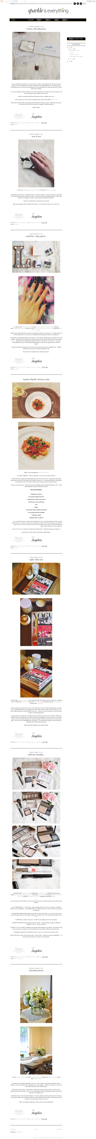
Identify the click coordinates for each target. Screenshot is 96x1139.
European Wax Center (33, 896)
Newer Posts (13, 1129)
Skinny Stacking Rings (51, 190)
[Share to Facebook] (46, 123)
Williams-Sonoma (52, 1077)
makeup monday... (36, 755)
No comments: (37, 222)
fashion (17, 224)
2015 (70, 47)
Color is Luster (41, 894)
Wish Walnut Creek (26, 326)
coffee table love (36, 560)
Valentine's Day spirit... (36, 236)
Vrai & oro (36, 137)
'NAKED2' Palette (26, 893)
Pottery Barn (25, 701)
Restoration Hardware (22, 700)
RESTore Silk (54, 99)
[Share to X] (44, 123)
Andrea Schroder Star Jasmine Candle (44, 326)
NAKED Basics (42, 893)
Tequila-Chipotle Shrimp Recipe (36, 379)
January (72, 59)
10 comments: (37, 122)
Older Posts (59, 1129)
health (16, 124)
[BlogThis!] (43, 123)
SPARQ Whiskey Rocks (19, 328)
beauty (16, 958)
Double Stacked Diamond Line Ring (31, 190)
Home (36, 1129)
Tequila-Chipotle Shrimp (43, 472)
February (72, 49)
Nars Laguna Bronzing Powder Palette (23, 894)
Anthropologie (38, 701)
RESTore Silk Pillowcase (36, 29)
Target (53, 896)
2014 (70, 61)
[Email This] (41, 123)
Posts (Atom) (19, 1132)
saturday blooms (36, 971)
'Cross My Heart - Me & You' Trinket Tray (43, 328)
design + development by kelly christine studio (48, 1137)
